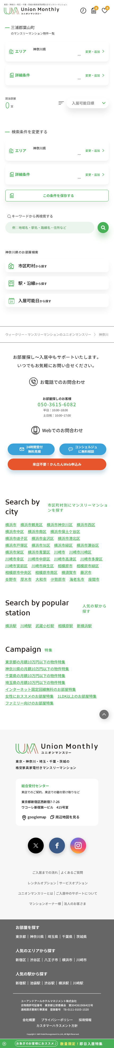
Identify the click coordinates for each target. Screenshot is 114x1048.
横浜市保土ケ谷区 (65, 531)
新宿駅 (21, 983)
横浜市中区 (14, 531)
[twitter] (36, 845)
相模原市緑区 (88, 565)
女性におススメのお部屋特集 (29, 696)
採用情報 (85, 1019)
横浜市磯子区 (16, 538)
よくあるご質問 (72, 872)
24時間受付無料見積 (34, 449)
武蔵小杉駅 (45, 625)
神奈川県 (37, 936)
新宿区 (21, 960)
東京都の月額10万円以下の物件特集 (35, 661)
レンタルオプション (42, 883)
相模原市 (65, 565)
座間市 (93, 579)
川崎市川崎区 (80, 552)
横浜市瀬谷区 (88, 545)
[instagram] (78, 845)
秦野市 (10, 579)
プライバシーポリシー (57, 1019)
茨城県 (81, 936)
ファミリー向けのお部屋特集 (29, 703)
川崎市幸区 (14, 558)
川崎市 (59, 552)
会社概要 (29, 1019)
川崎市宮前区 (16, 565)
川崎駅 (26, 625)
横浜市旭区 (41, 545)
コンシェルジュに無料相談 (86, 449)
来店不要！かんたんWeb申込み (57, 464)
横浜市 (10, 524)
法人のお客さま (75, 903)
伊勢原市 (58, 579)
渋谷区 (35, 960)
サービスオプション (73, 883)
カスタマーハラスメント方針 (57, 1025)
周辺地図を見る (67, 816)
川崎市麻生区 (43, 565)
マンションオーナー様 (45, 903)
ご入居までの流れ (45, 872)
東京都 (21, 936)
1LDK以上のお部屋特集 (77, 696)
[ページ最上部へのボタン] (104, 714)
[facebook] (57, 845)
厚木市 (26, 579)
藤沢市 (85, 572)
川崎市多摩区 (91, 558)
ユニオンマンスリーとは (35, 893)
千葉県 (67, 936)
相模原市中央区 (18, 572)
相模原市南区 (46, 572)
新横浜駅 (84, 625)
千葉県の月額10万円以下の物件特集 (35, 675)
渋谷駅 (49, 983)
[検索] (103, 227)
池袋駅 (35, 983)
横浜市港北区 (69, 538)
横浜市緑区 (63, 545)
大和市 (41, 579)
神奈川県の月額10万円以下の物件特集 (37, 668)
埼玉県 (53, 936)
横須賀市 (69, 572)
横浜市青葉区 (39, 552)
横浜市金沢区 (43, 538)
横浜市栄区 (14, 552)
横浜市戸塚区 (16, 545)
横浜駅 (10, 625)
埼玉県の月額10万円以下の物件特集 (35, 682)
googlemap (37, 816)
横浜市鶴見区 (31, 524)
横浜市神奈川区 (60, 524)
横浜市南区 (37, 531)
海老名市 (76, 579)
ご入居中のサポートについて (76, 893)
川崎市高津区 (65, 558)
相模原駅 (65, 625)
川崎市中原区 (39, 558)
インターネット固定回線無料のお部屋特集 (40, 689)
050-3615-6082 (57, 404)
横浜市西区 (86, 524)
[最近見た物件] (83, 10)
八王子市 (51, 960)
